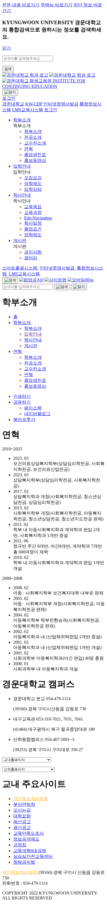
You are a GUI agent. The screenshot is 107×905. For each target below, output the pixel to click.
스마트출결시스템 (20, 268)
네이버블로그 (37, 413)
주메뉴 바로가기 (56, 4)
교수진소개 (35, 368)
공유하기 (22, 402)
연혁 (17, 351)
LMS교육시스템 (25, 273)
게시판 (19, 240)
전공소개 (33, 363)
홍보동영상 (35, 386)
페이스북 (33, 408)
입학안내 (22, 166)
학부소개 (22, 120)
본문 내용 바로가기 (21, 4)
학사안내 (22, 195)
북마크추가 (24, 419)
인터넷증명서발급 (58, 268)
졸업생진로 (35, 380)
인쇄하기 (22, 396)
